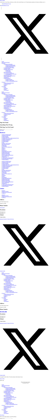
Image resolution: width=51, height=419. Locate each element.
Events (5, 87)
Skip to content (2, 0)
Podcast (5, 89)
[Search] (12, 129)
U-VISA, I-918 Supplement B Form (11, 81)
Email (1, 318)
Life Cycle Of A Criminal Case (9, 73)
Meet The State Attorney (6, 62)
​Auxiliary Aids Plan (9, 79)
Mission (5, 85)
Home (3, 61)
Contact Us (6, 84)
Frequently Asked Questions (8, 69)
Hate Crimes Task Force (8, 72)
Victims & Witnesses (7, 78)
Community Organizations (6, 139)
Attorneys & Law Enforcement (9, 113)
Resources (3, 63)
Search (1, 129)
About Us (3, 112)
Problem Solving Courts (10, 66)
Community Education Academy (9, 67)
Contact (2, 188)
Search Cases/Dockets (7, 76)
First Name (2, 316)
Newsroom (3, 86)
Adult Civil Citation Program (10, 65)
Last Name (2, 317)
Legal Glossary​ (8, 71)
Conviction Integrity (7, 68)
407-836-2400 (2, 207)
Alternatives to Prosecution (8, 64)
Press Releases (6, 90)
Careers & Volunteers (7, 83)
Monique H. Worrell (5, 191)
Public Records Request (8, 105)
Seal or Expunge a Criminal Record (9, 75)
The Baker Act (6, 77)
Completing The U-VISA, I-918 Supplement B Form (10, 138)
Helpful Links (8, 70)
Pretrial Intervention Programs (10, 96)
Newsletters (6, 88)
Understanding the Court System (11, 104)
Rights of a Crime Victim (10, 80)
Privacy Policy (2, 378)
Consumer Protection (5, 140)
